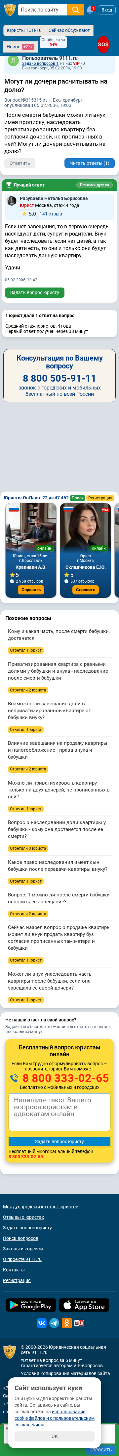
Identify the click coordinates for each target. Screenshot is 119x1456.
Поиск (77, 498)
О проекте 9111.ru (22, 1259)
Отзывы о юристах (23, 1217)
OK (55, 1436)
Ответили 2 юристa (28, 690)
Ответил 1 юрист (26, 650)
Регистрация (100, 498)
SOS (103, 44)
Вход (106, 10)
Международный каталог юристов (40, 1206)
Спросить (31, 589)
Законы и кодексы (23, 1248)
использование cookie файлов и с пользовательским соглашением (55, 1418)
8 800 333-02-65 (64, 1078)
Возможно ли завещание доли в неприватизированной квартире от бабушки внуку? (49, 710)
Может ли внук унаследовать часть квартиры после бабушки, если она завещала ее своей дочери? (50, 981)
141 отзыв (45, 214)
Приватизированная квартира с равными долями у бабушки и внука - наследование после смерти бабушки (58, 671)
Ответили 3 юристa (28, 848)
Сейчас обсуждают (69, 30)
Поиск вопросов (20, 1238)
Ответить (20, 163)
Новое (20, 46)
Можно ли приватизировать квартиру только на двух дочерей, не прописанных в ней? (59, 790)
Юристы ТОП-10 (24, 30)
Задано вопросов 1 (40, 63)
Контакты (14, 1269)
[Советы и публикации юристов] (10, 9)
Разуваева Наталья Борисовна (54, 198)
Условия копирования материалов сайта (65, 1373)
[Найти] (75, 9)
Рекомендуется (94, 185)
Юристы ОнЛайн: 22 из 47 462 (37, 497)
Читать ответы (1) (89, 163)
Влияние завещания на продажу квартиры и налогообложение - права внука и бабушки (57, 750)
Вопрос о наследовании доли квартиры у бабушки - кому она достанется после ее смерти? (57, 829)
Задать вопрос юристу (34, 292)
